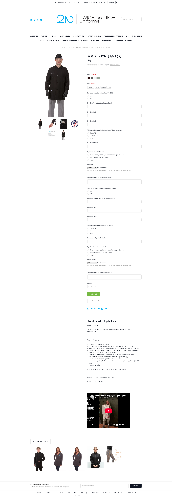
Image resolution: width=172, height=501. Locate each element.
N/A (91, 138)
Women (44, 36)
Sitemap (95, 496)
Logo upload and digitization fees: (95, 152)
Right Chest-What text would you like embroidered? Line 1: (101, 198)
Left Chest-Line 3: (91, 121)
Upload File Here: (91, 260)
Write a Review (115, 65)
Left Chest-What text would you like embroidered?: (100, 103)
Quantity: (89, 283)
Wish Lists (102, 2)
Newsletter (131, 493)
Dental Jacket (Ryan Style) (80, 47)
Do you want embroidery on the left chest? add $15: (100, 93)
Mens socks (137, 36)
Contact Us (118, 493)
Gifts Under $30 (94, 36)
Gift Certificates (74, 2)
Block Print (93, 133)
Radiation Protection (49, 40)
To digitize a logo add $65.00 (99, 157)
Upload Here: (90, 164)
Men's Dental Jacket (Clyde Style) (100, 47)
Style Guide (71, 493)
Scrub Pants (78, 36)
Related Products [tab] (40, 441)
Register (94, 2)
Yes (91, 96)
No (91, 98)
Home (63, 47)
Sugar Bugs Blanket (123, 40)
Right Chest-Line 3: (92, 216)
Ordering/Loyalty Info (101, 493)
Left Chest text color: (92, 143)
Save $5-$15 (84, 493)
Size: (91, 84)
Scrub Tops (65, 36)
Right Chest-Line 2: (92, 207)
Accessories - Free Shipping (116, 36)
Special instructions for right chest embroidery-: (99, 272)
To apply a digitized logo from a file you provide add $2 (108, 155)
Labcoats (34, 36)
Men (54, 36)
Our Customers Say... (55, 493)
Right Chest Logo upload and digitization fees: (98, 247)
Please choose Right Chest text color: (96, 238)
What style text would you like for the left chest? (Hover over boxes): (104, 130)
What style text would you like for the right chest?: (100, 225)
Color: (91, 75)
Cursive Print (94, 136)
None (91, 160)
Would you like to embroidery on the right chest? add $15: (101, 188)
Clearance (106, 40)
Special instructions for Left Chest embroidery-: (99, 177)
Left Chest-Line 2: (91, 112)
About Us (40, 493)
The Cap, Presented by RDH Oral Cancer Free (80, 40)
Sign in (86, 2)
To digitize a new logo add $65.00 (101, 252)
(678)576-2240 (61, 2)
